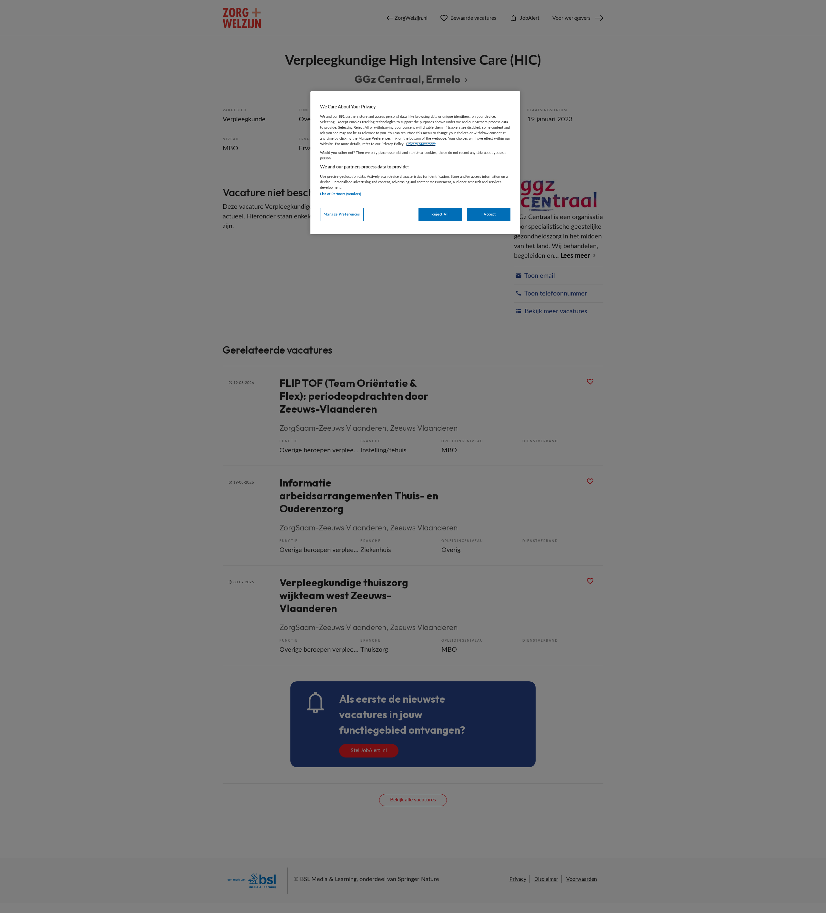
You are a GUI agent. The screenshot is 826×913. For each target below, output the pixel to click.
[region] (415, 162)
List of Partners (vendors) (340, 194)
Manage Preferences (342, 214)
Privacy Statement (421, 144)
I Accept (488, 214)
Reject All (440, 214)
